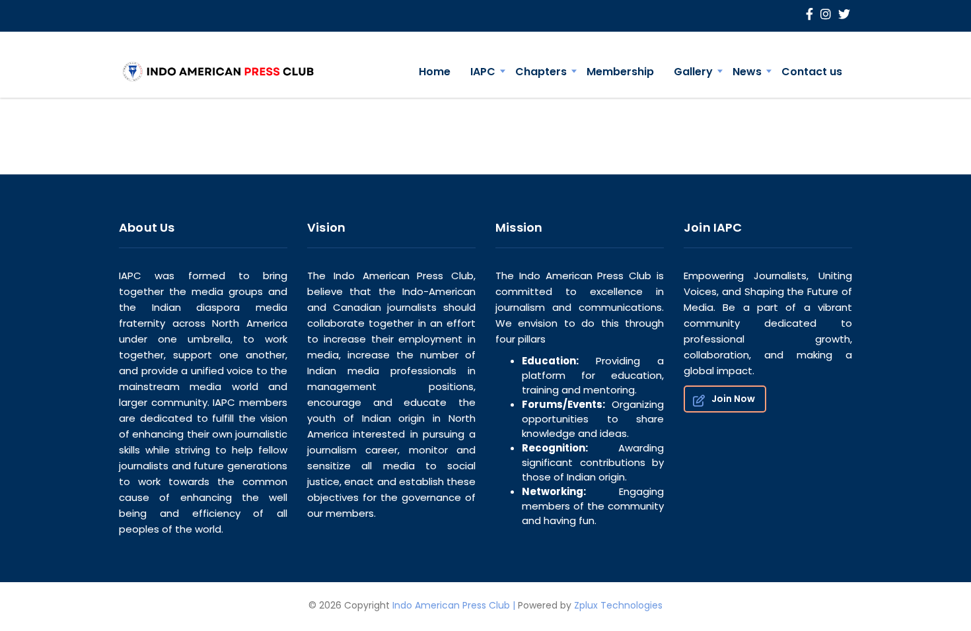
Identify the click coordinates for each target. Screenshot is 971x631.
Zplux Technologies (618, 605)
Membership (620, 71)
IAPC (482, 71)
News (747, 71)
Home (434, 71)
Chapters (541, 71)
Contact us (811, 71)
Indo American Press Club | (453, 605)
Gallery (693, 71)
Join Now (733, 398)
